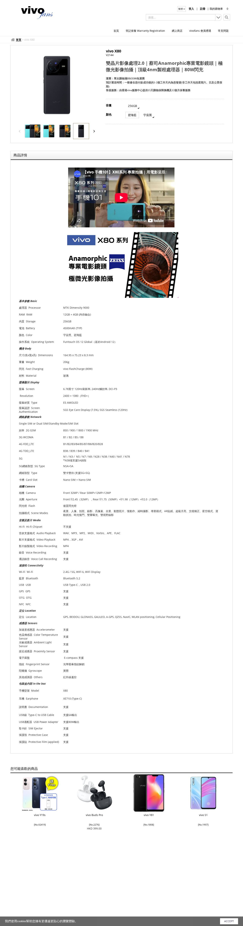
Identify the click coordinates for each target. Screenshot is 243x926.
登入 (191, 8)
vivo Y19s (40, 815)
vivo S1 (203, 815)
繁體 (180, 8)
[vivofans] (36, 12)
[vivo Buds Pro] (94, 793)
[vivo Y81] (148, 793)
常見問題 (223, 30)
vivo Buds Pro (94, 815)
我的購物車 (215, 8)
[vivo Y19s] (39, 793)
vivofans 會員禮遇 (200, 30)
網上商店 (177, 30)
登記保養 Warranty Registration (145, 30)
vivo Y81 (149, 815)
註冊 (202, 8)
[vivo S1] (203, 793)
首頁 (116, 30)
